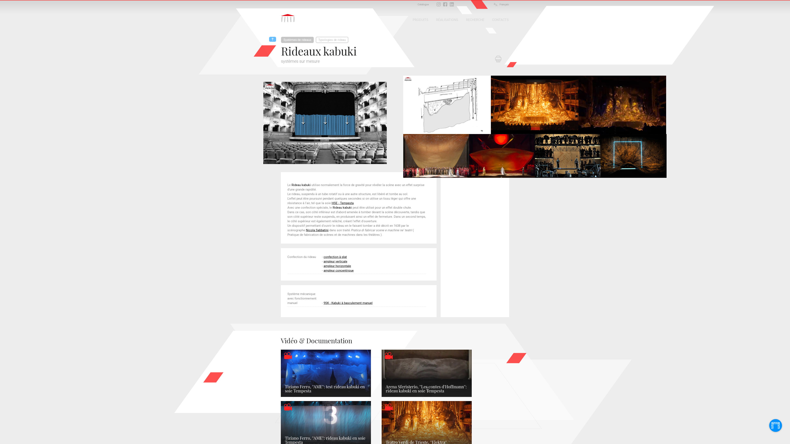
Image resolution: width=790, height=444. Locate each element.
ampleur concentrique (339, 270)
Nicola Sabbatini (317, 230)
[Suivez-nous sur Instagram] (439, 4)
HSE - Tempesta (343, 203)
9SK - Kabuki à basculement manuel (348, 303)
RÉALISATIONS (447, 20)
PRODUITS (420, 20)
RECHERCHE (475, 20)
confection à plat (335, 257)
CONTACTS (500, 20)
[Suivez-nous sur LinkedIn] (452, 4)
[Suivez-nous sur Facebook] (445, 4)
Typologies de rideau (332, 40)
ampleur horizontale (337, 266)
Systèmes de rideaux (297, 40)
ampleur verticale (335, 261)
